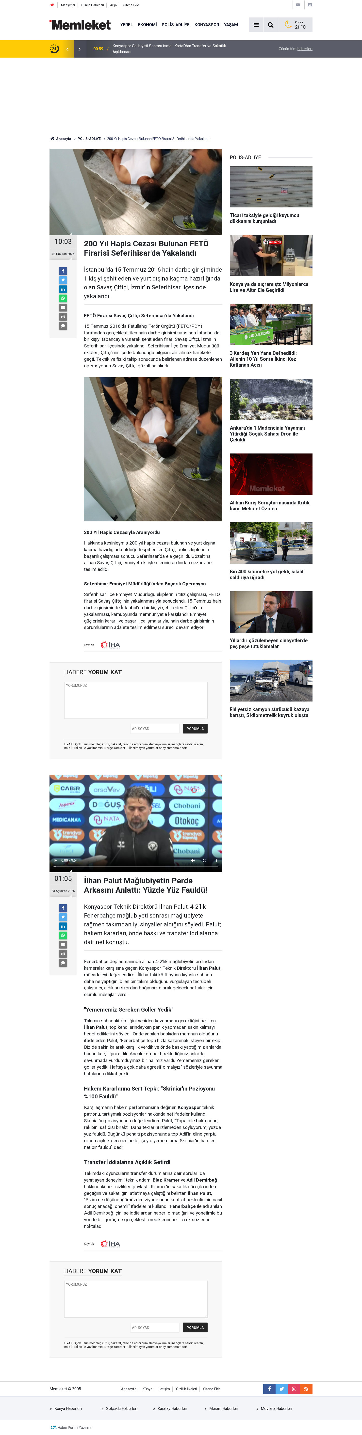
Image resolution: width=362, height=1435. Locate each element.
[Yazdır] (63, 317)
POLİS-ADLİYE (176, 24)
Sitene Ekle (131, 5)
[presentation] (67, 49)
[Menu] (256, 25)
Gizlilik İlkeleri (186, 1389)
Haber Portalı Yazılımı (74, 1428)
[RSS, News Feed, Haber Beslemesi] (306, 1389)
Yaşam (231, 24)
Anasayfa (128, 1389)
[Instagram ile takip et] (294, 1389)
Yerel (126, 24)
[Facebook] (63, 271)
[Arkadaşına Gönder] (63, 308)
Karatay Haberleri (172, 1408)
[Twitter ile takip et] (282, 1389)
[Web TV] (298, 4)
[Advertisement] (181, 94)
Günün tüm (296, 49)
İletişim (164, 1389)
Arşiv (113, 5)
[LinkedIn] (63, 289)
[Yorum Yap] (63, 326)
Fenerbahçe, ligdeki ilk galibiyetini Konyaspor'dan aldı (158, 49)
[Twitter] (63, 280)
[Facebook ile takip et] (269, 1389)
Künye (147, 1389)
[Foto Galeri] (310, 4)
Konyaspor (207, 24)
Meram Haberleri (223, 1408)
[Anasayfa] (52, 5)
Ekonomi (147, 24)
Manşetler (68, 5)
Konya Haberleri (68, 1408)
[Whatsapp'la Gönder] (63, 298)
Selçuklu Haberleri (121, 1408)
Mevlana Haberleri (276, 1408)
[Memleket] (80, 24)
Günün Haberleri (92, 5)
